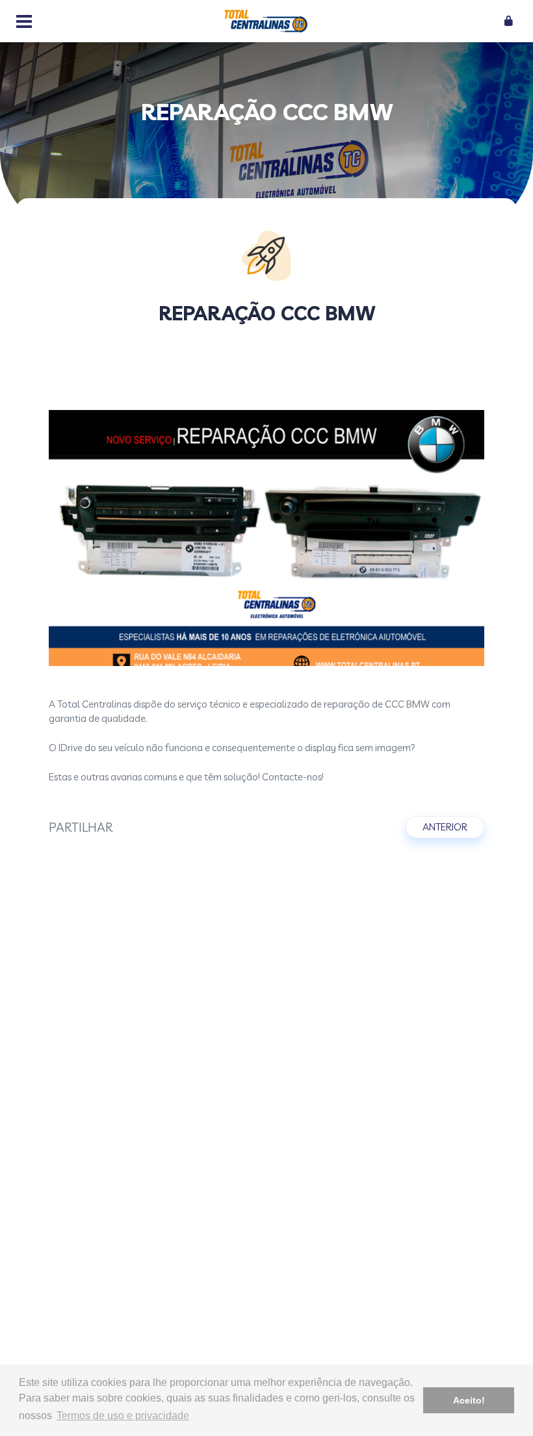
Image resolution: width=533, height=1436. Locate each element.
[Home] (266, 21)
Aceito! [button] (469, 1400)
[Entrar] (509, 23)
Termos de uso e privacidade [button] (123, 1415)
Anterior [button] (444, 827)
